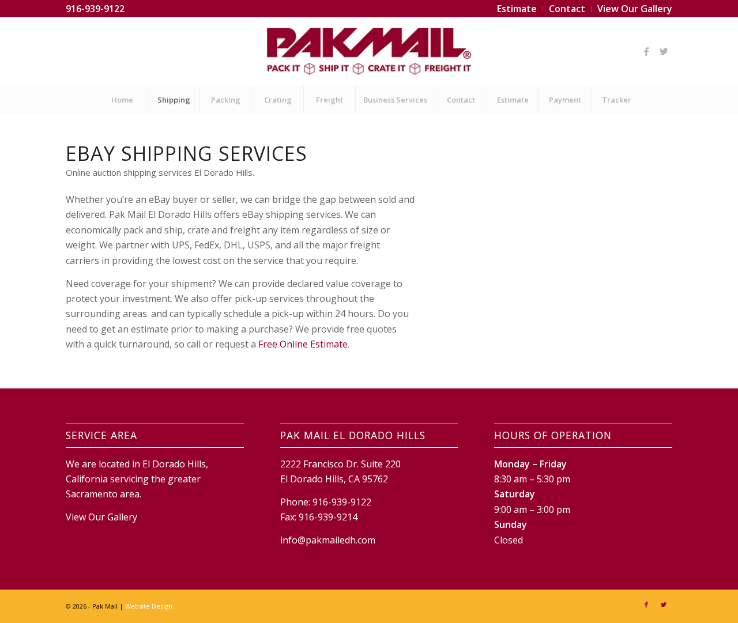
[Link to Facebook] (646, 51)
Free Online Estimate (303, 344)
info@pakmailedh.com (327, 540)
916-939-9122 (95, 8)
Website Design (148, 606)
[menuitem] (517, 9)
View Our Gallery (101, 517)
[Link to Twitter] (663, 51)
